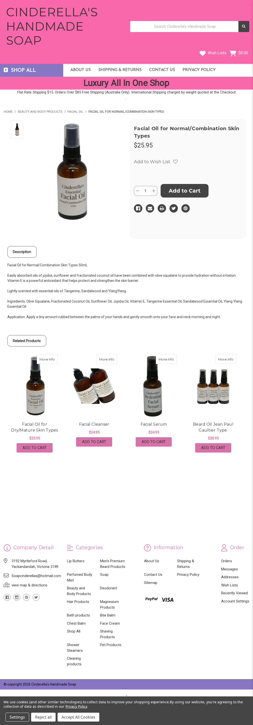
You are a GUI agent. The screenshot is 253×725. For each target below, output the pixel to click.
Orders (226, 561)
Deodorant (108, 588)
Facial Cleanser (94, 424)
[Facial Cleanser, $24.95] (94, 386)
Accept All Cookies (78, 717)
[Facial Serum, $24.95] (153, 386)
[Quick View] (52, 359)
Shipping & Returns (120, 70)
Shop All (73, 631)
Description (22, 252)
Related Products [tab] (27, 341)
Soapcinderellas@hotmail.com (36, 576)
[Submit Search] (243, 26)
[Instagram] (16, 597)
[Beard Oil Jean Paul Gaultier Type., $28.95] (213, 386)
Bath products (78, 615)
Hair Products (78, 601)
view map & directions (29, 585)
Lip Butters (75, 561)
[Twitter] (173, 208)
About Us (80, 70)
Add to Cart (34, 447)
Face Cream (110, 623)
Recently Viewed (234, 593)
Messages (229, 569)
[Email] (150, 208)
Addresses (230, 577)
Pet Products (110, 645)
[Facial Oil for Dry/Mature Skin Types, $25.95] (34, 386)
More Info (49, 359)
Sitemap (150, 582)
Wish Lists (216, 53)
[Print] (162, 208)
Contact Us (162, 70)
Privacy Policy (199, 70)
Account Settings (235, 601)
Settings (17, 717)
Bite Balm (107, 615)
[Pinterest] (185, 208)
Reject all (43, 717)
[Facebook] (138, 208)
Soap (104, 574)
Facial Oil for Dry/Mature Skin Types (34, 427)
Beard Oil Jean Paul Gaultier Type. (213, 427)
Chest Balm (76, 623)
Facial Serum (154, 424)
